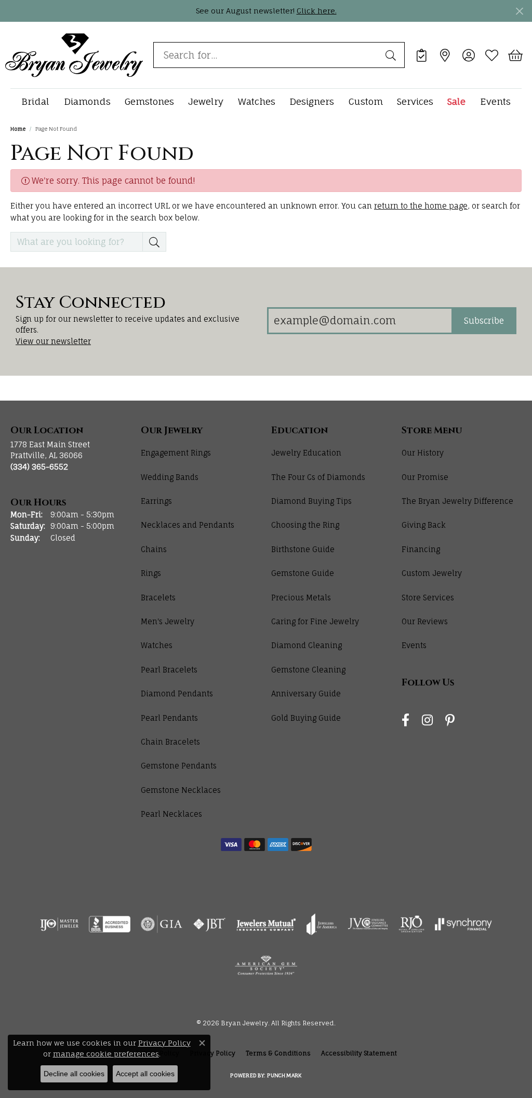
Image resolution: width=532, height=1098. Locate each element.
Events (495, 101)
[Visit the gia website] (161, 924)
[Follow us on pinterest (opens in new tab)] (450, 720)
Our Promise (425, 477)
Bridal (35, 101)
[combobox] (267, 55)
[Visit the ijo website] (59, 924)
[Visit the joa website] (322, 924)
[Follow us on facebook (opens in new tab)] (405, 720)
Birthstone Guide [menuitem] (303, 549)
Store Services (428, 597)
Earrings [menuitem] (156, 501)
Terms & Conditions (278, 1053)
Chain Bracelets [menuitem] (170, 741)
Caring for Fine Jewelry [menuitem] (315, 621)
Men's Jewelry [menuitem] (167, 621)
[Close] (519, 11)
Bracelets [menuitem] (158, 597)
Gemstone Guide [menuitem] (302, 573)
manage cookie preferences (106, 1053)
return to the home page (421, 206)
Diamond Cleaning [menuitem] (306, 645)
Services (415, 101)
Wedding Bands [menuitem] (169, 477)
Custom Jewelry (432, 573)
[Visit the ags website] (266, 966)
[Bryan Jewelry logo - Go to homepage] (74, 55)
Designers (311, 101)
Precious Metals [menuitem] (301, 597)
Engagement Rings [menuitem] (176, 452)
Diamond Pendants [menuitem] (177, 693)
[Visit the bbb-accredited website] (109, 924)
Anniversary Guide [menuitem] (306, 693)
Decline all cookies (74, 1073)
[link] (421, 55)
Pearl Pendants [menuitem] (169, 717)
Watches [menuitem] (156, 645)
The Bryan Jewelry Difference (457, 501)
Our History (423, 452)
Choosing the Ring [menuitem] (305, 524)
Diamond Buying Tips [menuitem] (311, 501)
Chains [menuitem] (154, 549)
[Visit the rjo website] (411, 924)
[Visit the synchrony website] (464, 924)
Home (17, 129)
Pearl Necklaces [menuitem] (171, 813)
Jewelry (205, 101)
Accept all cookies (145, 1073)
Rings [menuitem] (151, 573)
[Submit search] (392, 55)
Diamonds (87, 101)
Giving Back (424, 524)
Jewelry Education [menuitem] (306, 452)
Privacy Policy (164, 1042)
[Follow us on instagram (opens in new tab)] (427, 720)
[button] (468, 55)
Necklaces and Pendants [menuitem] (187, 524)
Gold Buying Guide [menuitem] (306, 717)
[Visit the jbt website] (209, 924)
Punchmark (284, 1075)
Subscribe (484, 320)
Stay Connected (91, 303)
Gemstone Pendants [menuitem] (179, 765)
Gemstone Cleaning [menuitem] (308, 669)
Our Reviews (425, 621)
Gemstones (149, 101)
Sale (456, 101)
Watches (256, 101)
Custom (366, 101)
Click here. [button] (317, 10)
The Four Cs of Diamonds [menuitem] (318, 477)
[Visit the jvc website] (368, 924)
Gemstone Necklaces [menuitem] (181, 790)
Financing (421, 549)
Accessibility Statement (359, 1053)
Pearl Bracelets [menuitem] (169, 669)
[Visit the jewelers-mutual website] (266, 924)
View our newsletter (53, 341)
